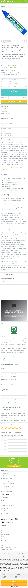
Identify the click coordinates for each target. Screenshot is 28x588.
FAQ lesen (5, 131)
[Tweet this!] (24, 41)
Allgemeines (4, 121)
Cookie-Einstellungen (6, 549)
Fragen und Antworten (6, 123)
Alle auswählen (14, 581)
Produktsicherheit (5, 113)
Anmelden (14, 436)
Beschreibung (4, 106)
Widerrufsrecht (5, 543)
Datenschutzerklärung (5, 571)
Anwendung (4, 111)
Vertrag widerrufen (14, 466)
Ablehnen (14, 584)
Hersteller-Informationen (7, 118)
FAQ (2, 530)
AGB (2, 545)
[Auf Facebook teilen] (22, 41)
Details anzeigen (14, 586)
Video (2, 116)
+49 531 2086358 (7, 135)
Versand (16, 93)
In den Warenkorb (15, 101)
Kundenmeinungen (5, 126)
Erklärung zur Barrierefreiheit (8, 547)
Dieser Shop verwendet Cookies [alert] (14, 554)
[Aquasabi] (8, 1)
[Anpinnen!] (26, 41)
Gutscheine (4, 528)
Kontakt (3, 536)
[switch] (4, 574)
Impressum (4, 538)
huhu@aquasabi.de (7, 133)
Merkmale (3, 108)
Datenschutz (4, 541)
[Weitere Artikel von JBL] (14, 330)
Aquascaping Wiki (5, 534)
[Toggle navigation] (1, 1)
